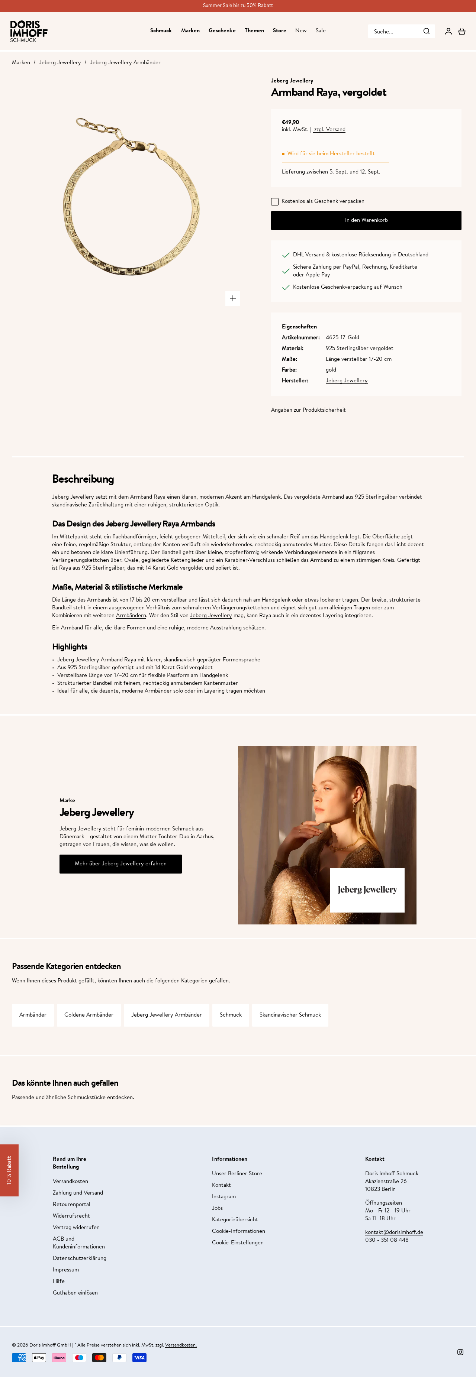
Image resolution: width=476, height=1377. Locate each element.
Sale (321, 31)
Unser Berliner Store (237, 1174)
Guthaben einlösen (75, 1293)
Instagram (224, 1197)
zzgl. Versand (329, 130)
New (300, 31)
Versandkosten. (181, 1345)
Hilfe (59, 1281)
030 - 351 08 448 (387, 1240)
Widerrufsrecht (71, 1216)
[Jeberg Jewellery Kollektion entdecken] (367, 890)
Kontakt (221, 1185)
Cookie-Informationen (238, 1231)
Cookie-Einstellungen (238, 1243)
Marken (190, 31)
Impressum (66, 1270)
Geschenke (222, 31)
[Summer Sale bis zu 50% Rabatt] (238, 6)
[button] (9, 1170)
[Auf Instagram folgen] (460, 1352)
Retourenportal (71, 1205)
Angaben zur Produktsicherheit (308, 410)
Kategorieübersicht (235, 1220)
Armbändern (131, 616)
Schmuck (161, 31)
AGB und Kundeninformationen (79, 1243)
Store (279, 31)
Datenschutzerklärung (79, 1258)
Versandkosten (70, 1182)
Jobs (217, 1208)
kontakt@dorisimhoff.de (394, 1232)
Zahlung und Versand (78, 1193)
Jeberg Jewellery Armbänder (125, 63)
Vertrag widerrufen (76, 1228)
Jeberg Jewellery (60, 63)
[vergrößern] (232, 298)
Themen (254, 31)
